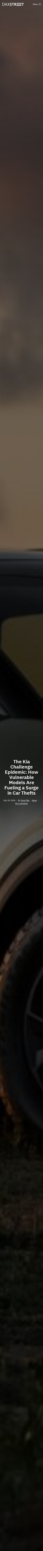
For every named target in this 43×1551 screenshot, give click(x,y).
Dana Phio (25, 800)
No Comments (21, 803)
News (34, 800)
